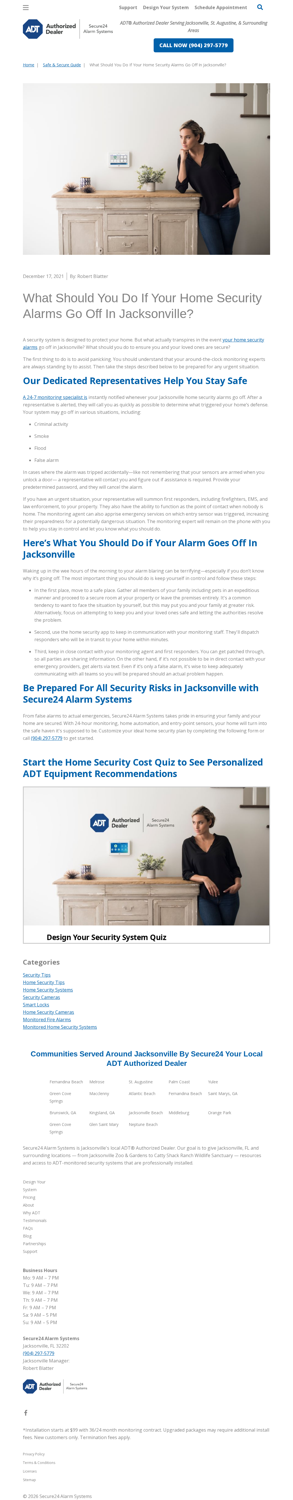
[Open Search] (260, 7)
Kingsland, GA (102, 1112)
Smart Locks (36, 1005)
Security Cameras (41, 997)
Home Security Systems (48, 990)
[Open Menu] (26, 7)
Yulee (213, 1081)
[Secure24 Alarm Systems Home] (68, 29)
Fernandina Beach (66, 1081)
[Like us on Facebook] (26, 1414)
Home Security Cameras (48, 1012)
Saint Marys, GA (222, 1093)
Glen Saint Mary (103, 1124)
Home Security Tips (44, 982)
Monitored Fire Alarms (47, 1019)
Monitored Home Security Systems (60, 1027)
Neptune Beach (143, 1124)
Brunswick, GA (63, 1112)
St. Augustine (141, 1081)
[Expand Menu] (101, 53)
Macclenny (99, 1093)
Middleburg (179, 1112)
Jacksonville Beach (146, 1112)
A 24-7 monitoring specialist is (55, 397)
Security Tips (37, 975)
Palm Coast (179, 1081)
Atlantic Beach (142, 1093)
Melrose (96, 1081)
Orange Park (219, 1112)
